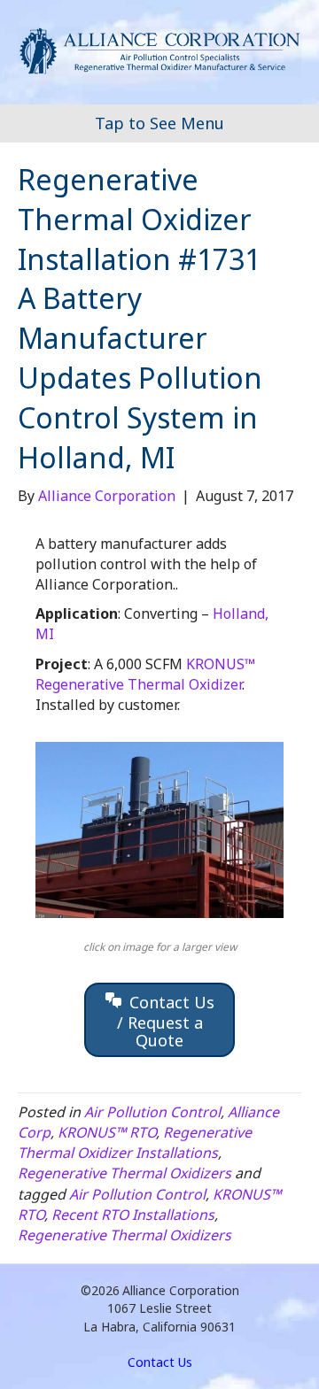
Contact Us (160, 1362)
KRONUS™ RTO (107, 1132)
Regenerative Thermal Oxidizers (124, 1173)
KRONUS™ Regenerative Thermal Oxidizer (145, 674)
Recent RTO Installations (132, 1214)
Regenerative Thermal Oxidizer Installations (135, 1142)
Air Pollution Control (152, 1112)
